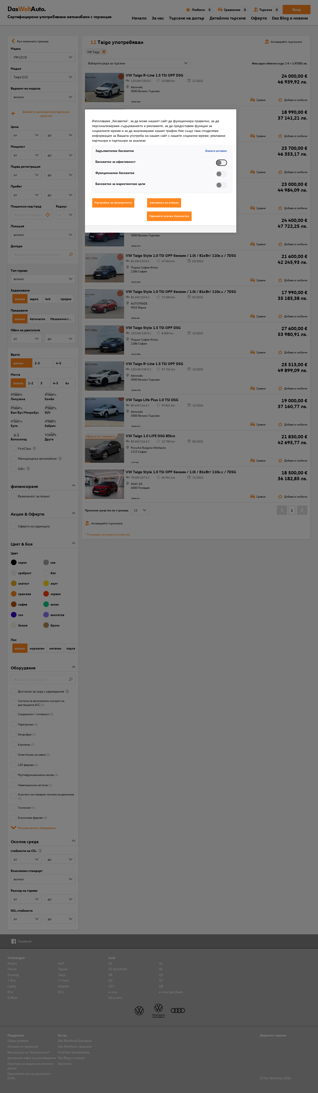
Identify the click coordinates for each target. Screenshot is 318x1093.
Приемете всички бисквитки (169, 216)
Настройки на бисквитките (113, 202)
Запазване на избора (164, 202)
